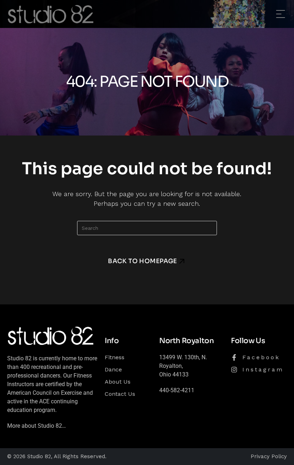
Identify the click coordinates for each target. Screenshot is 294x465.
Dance (113, 369)
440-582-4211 (176, 390)
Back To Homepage (142, 261)
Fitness (114, 357)
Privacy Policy (269, 456)
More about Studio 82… (36, 425)
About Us (118, 381)
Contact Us (120, 393)
